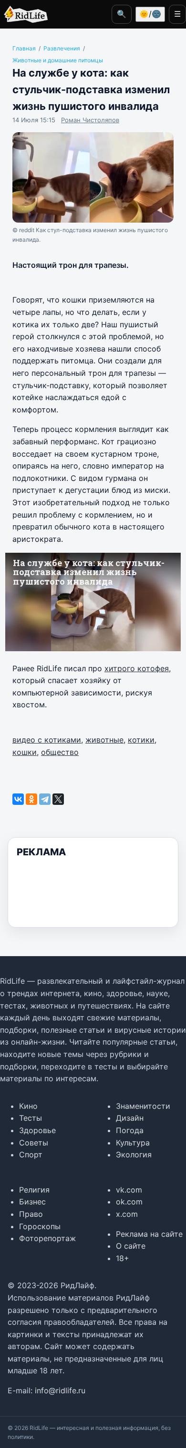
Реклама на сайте (149, 1234)
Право (31, 1214)
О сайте (130, 1246)
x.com (127, 1214)
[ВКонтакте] (18, 799)
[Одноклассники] (31, 799)
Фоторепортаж (47, 1238)
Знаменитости (143, 1106)
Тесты (30, 1118)
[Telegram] (45, 799)
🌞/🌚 (150, 14)
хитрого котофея (136, 668)
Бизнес (32, 1201)
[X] (58, 799)
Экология (134, 1154)
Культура (133, 1142)
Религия (34, 1189)
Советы (33, 1142)
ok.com (129, 1201)
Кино (28, 1106)
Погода (130, 1130)
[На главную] (24, 14)
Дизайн (130, 1118)
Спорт (30, 1154)
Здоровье (37, 1130)
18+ (122, 1258)
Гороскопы (40, 1226)
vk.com (129, 1189)
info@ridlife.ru (60, 1390)
